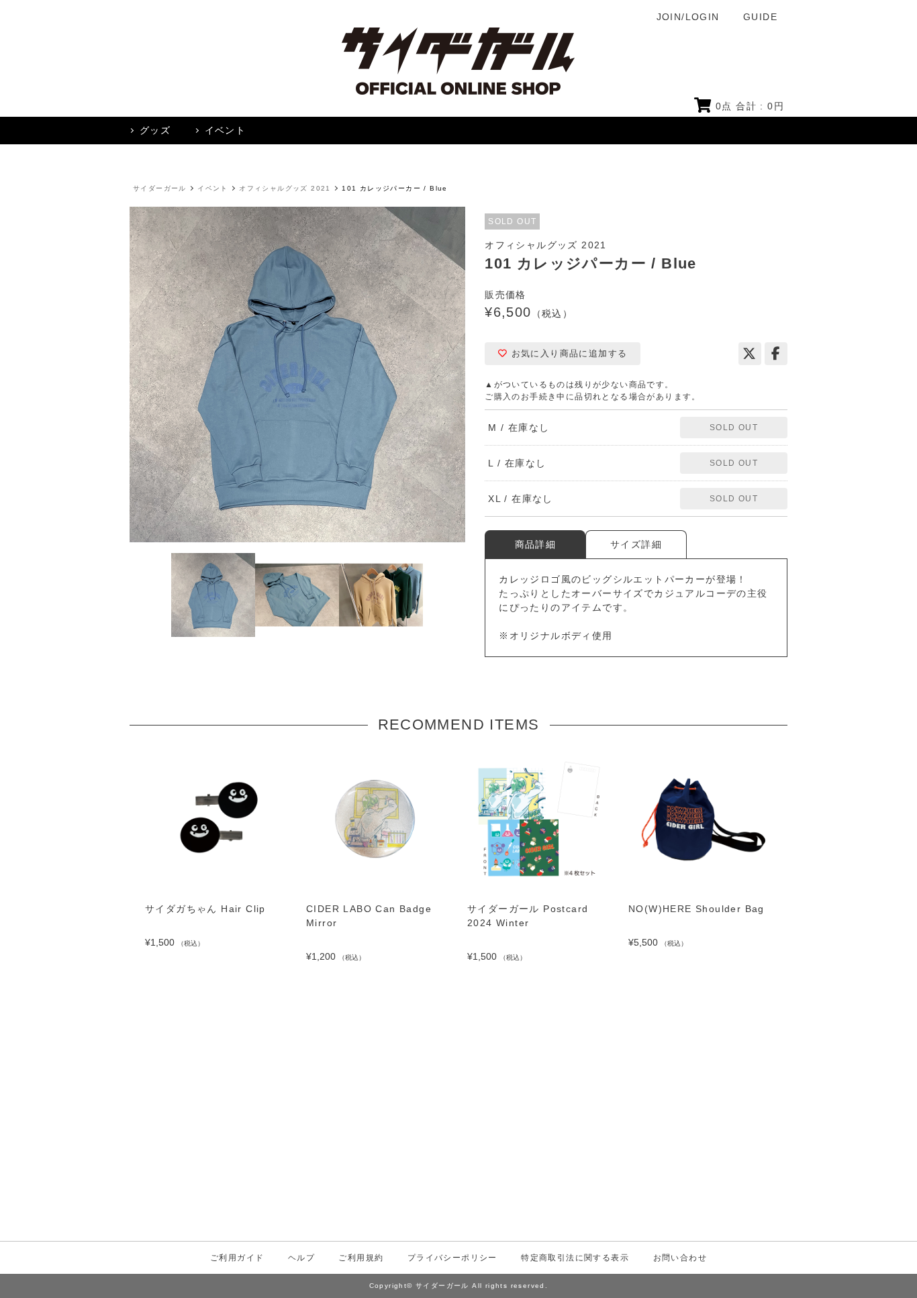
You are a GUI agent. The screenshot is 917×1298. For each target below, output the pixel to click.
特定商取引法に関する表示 (575, 1257)
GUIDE (760, 16)
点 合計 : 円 (750, 106)
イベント (212, 188)
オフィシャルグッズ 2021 (285, 188)
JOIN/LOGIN (688, 16)
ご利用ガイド (237, 1257)
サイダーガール (160, 188)
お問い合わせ (680, 1257)
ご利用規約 (360, 1257)
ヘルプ (301, 1257)
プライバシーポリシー (452, 1257)
